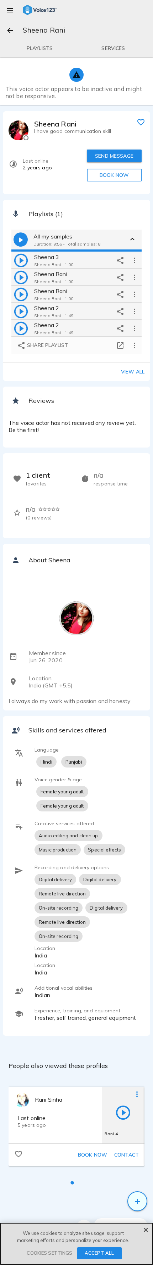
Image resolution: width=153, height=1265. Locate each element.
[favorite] (141, 122)
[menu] (10, 10)
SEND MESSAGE (114, 156)
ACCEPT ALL (99, 1253)
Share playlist (47, 345)
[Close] (145, 1229)
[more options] (134, 260)
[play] (21, 260)
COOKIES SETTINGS (49, 1253)
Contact (126, 1155)
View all (132, 372)
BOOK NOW (114, 175)
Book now (92, 1155)
